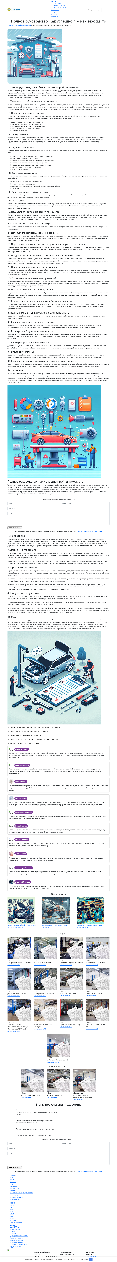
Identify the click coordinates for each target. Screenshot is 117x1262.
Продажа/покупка (16, 1242)
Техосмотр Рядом (16, 1223)
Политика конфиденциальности (21, 1193)
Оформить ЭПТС (60, 8)
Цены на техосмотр (17, 1238)
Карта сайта (14, 1188)
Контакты (54, 16)
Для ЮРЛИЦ (14, 1227)
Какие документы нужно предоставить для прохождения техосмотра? (35, 727)
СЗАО (12, 1205)
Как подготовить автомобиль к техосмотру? (25, 735)
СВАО (12, 1214)
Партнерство (15, 1199)
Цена (12, 1177)
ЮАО (12, 1212)
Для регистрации (16, 1240)
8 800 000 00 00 (91, 1257)
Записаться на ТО (13, 965)
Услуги (53, 1)
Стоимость (55, 10)
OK (91, 1259)
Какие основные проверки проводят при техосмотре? (29, 731)
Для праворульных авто (19, 1236)
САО (11, 1210)
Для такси (13, 1234)
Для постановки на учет (19, 1245)
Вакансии (13, 1186)
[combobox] (94, 10)
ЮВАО (12, 1203)
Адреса (12, 1225)
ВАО (11, 1216)
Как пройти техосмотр (23, 25)
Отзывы (54, 14)
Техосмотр (58, 3)
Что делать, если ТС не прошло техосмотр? (25, 744)
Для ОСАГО (14, 1231)
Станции (13, 1220)
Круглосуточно (15, 1247)
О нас (53, 12)
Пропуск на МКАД (60, 5)
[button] (58, 929)
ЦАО (12, 1218)
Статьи (12, 1184)
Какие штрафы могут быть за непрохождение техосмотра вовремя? (34, 740)
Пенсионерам (15, 1229)
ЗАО (11, 1207)
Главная (10, 25)
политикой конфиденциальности (90, 532)
